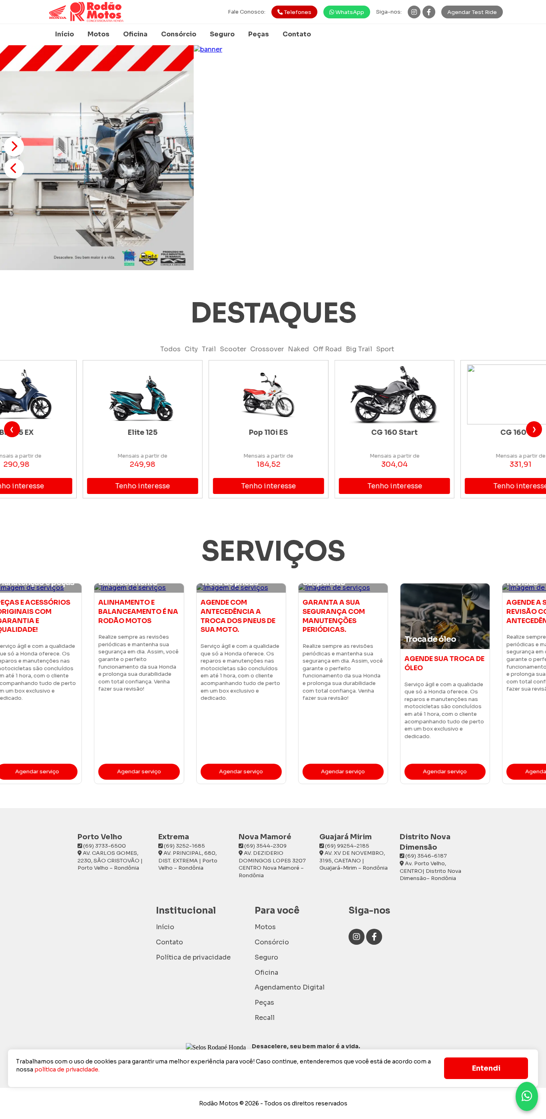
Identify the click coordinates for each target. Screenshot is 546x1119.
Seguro (222, 34)
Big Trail (359, 349)
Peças (258, 34)
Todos (170, 349)
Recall (265, 1017)
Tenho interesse (84, 486)
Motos (99, 34)
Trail (209, 349)
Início (64, 34)
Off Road (327, 349)
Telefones (297, 12)
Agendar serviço (69, 771)
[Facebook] (428, 12)
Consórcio (178, 34)
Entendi (486, 1068)
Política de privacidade (193, 957)
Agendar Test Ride (472, 12)
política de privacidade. (67, 1069)
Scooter (233, 349)
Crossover (267, 349)
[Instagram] (414, 12)
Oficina (135, 34)
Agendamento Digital (290, 987)
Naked (298, 349)
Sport (385, 349)
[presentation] (12, 429)
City (191, 349)
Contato (297, 34)
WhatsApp (349, 12)
